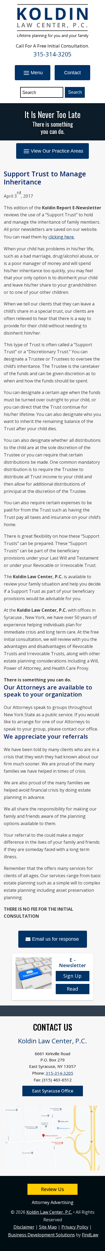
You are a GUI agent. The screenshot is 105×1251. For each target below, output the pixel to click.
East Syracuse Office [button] (52, 1091)
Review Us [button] (52, 1189)
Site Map (48, 1227)
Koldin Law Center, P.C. (49, 1212)
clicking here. (61, 237)
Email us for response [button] (55, 939)
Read (72, 989)
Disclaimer (23, 1227)
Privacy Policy (74, 1227)
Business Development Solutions (41, 1235)
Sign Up (72, 976)
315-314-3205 (52, 54)
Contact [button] (72, 72)
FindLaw (90, 1235)
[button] (32, 72)
